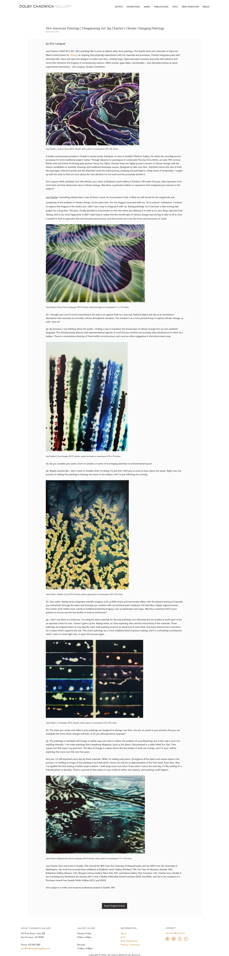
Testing (73, 55)
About (123, 934)
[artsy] (186, 939)
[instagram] (174, 939)
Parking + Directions (130, 945)
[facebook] (180, 939)
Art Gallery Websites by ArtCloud (124, 955)
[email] (167, 939)
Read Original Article (114, 906)
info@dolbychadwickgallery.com (35, 949)
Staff (123, 937)
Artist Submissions (129, 941)
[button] (175, 7)
